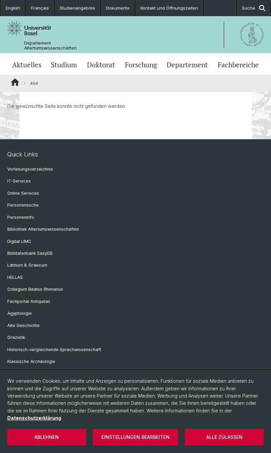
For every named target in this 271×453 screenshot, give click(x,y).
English (13, 8)
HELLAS (15, 277)
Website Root (15, 82)
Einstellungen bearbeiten (135, 437)
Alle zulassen (224, 437)
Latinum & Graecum (27, 265)
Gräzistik (16, 337)
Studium (64, 64)
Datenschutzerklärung (34, 418)
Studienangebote (77, 8)
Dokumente (118, 8)
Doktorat (101, 64)
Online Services (23, 193)
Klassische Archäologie (31, 361)
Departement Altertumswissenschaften (50, 45)
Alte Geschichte (23, 325)
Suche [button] (248, 8)
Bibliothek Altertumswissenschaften (43, 229)
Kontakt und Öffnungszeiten (169, 8)
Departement (187, 64)
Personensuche (23, 205)
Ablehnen (46, 437)
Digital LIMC (19, 241)
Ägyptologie (19, 313)
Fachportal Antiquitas (28, 301)
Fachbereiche (238, 64)
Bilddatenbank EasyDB (30, 253)
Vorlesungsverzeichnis (30, 169)
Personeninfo (20, 217)
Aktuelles (26, 64)
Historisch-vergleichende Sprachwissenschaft (54, 349)
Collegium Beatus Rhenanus (35, 289)
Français (40, 8)
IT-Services (19, 180)
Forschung (141, 64)
